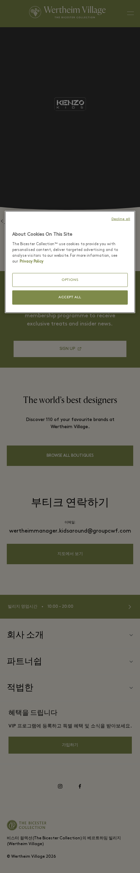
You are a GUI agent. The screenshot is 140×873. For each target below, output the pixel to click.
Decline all (120, 219)
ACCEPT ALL (70, 297)
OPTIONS (70, 280)
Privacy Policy (31, 261)
